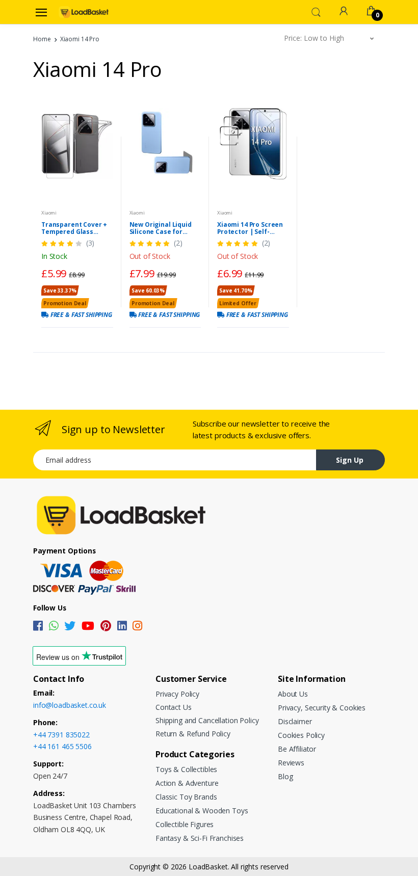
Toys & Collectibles (186, 769)
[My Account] (343, 11)
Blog (285, 776)
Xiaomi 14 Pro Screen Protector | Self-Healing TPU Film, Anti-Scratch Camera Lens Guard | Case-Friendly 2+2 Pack (253, 228)
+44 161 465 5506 (62, 746)
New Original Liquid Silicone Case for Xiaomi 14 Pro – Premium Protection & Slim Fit (164, 228)
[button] (316, 11)
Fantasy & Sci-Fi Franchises (199, 838)
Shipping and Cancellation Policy (206, 720)
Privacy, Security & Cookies (321, 707)
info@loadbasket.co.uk (69, 705)
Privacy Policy (177, 694)
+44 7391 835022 (61, 734)
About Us (293, 694)
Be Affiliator (297, 749)
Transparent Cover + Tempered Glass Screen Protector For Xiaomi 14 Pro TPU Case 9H (74, 228)
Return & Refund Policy (192, 733)
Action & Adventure (186, 783)
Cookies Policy (301, 735)
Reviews (291, 762)
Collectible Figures (184, 824)
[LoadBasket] (84, 11)
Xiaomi (49, 212)
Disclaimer (295, 721)
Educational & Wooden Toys (201, 810)
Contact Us (173, 707)
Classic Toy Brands (186, 797)
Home (41, 39)
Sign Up (349, 460)
